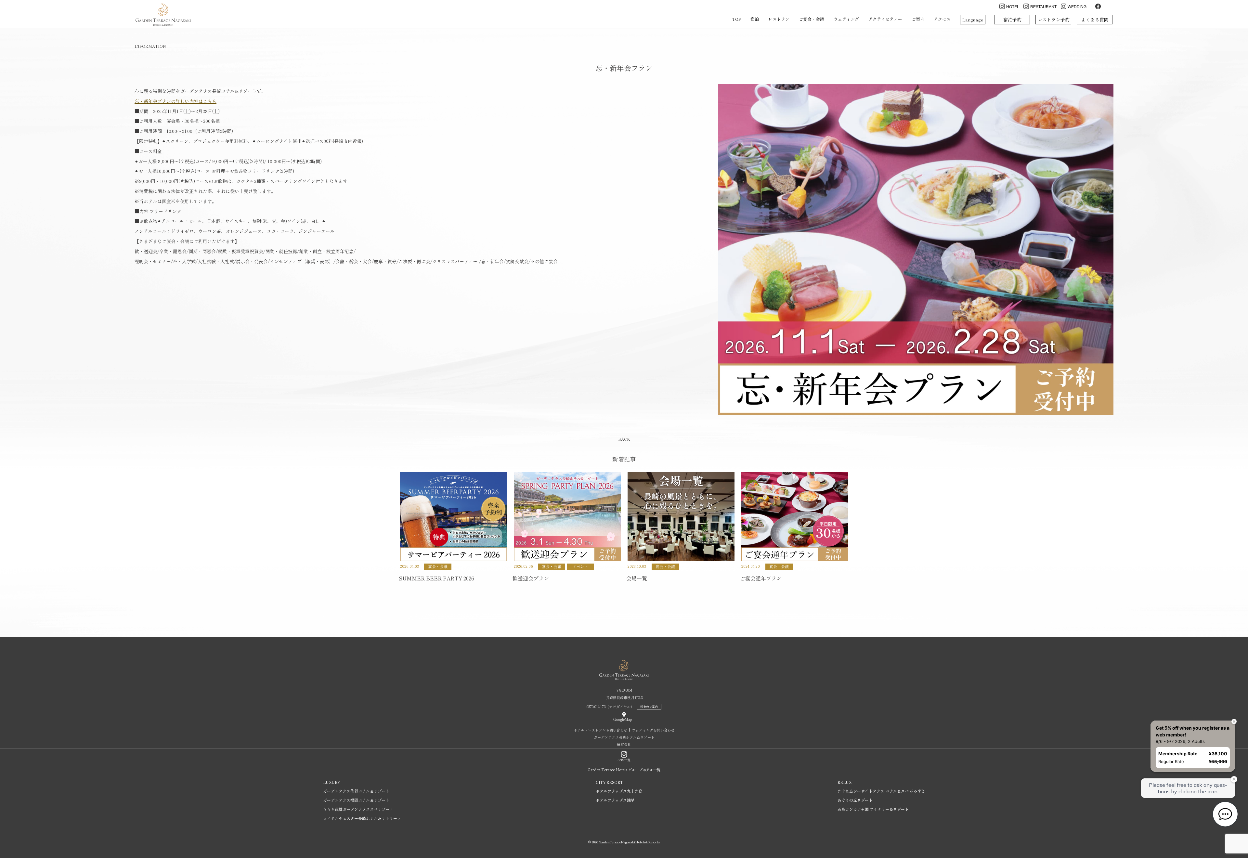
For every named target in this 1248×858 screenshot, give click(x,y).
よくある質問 (1095, 19)
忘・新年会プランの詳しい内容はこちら (175, 101)
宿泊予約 (1012, 19)
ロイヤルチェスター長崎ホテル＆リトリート (362, 818)
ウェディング (846, 19)
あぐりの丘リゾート (855, 800)
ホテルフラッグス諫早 (615, 800)
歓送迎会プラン (531, 578)
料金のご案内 (649, 707)
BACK (624, 439)
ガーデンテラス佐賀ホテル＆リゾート (356, 791)
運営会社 (624, 744)
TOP (736, 19)
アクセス (942, 19)
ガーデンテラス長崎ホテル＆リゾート (624, 737)
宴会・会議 (438, 566)
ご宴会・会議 (811, 19)
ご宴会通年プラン (761, 578)
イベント (580, 566)
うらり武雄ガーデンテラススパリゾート (358, 809)
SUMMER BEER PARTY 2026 (436, 578)
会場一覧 (636, 578)
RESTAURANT (1043, 7)
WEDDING (1077, 7)
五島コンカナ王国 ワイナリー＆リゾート (873, 809)
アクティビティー (885, 19)
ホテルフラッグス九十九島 (619, 791)
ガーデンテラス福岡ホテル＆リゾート (356, 800)
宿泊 (754, 19)
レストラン (778, 19)
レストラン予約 (1054, 19)
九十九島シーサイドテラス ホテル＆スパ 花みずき (881, 791)
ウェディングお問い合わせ (653, 730)
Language (972, 20)
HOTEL (1012, 7)
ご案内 (918, 19)
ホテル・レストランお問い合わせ (600, 730)
